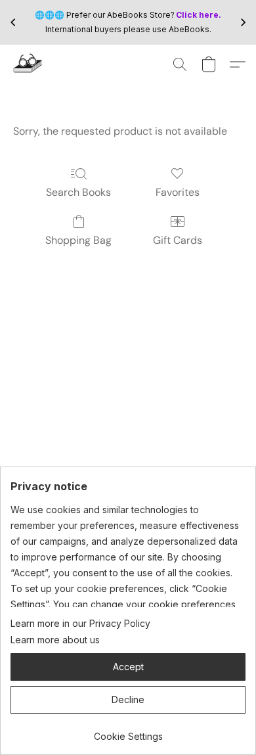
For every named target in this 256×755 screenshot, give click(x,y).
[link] (128, 731)
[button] (29, 64)
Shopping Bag (78, 240)
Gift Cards (177, 240)
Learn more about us (55, 639)
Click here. (198, 15)
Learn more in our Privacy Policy (80, 623)
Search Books (78, 192)
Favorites (178, 192)
